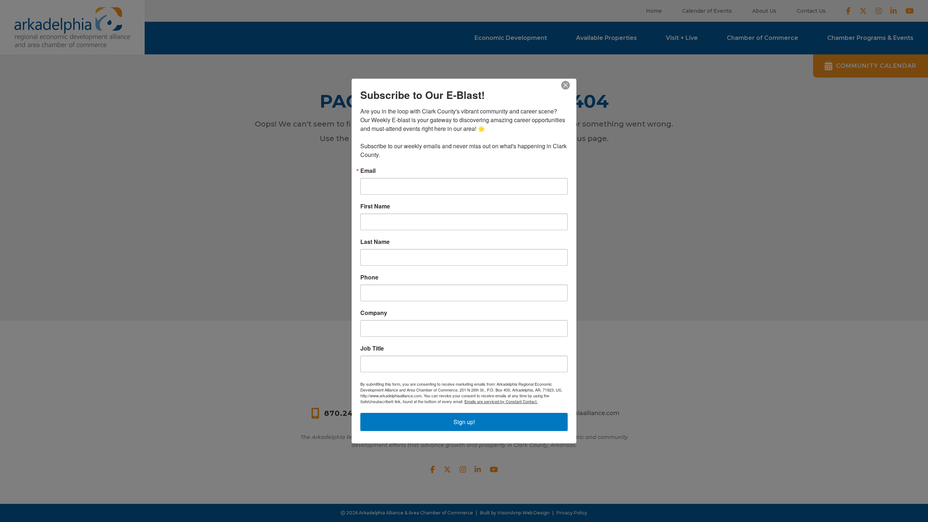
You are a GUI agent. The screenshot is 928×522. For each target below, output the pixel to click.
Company (373, 313)
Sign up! (464, 422)
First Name (375, 206)
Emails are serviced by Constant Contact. (501, 401)
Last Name (375, 242)
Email (368, 171)
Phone (369, 277)
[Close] (570, 85)
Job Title (372, 348)
